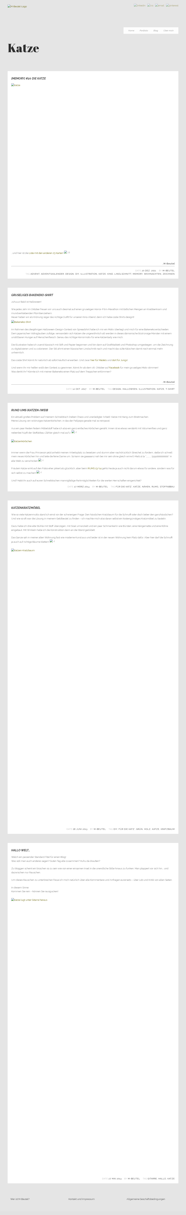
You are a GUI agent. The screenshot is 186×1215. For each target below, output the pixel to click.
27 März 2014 (82, 487)
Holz (147, 829)
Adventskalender (52, 274)
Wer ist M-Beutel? (19, 1199)
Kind (110, 274)
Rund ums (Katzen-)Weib (29, 410)
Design (69, 274)
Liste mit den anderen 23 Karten (46, 253)
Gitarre (152, 1179)
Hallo (162, 1179)
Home (131, 30)
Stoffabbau (167, 487)
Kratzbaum (168, 829)
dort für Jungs (119, 360)
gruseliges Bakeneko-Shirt (32, 295)
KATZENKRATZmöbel (26, 508)
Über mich (168, 30)
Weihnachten (152, 274)
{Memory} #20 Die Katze (28, 78)
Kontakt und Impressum (81, 1199)
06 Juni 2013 (80, 829)
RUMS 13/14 (95, 468)
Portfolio (144, 30)
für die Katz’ (124, 487)
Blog (155, 30)
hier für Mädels (98, 360)
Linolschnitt (122, 274)
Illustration (88, 274)
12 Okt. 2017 (79, 389)
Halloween (130, 389)
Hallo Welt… (20, 850)
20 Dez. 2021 (149, 271)
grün (139, 829)
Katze (102, 274)
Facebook (114, 367)
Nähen (146, 487)
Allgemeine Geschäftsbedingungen (146, 1199)
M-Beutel (169, 271)
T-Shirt (170, 389)
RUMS (155, 487)
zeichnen (169, 274)
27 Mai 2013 (115, 1179)
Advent (35, 274)
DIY (77, 274)
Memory (138, 274)
